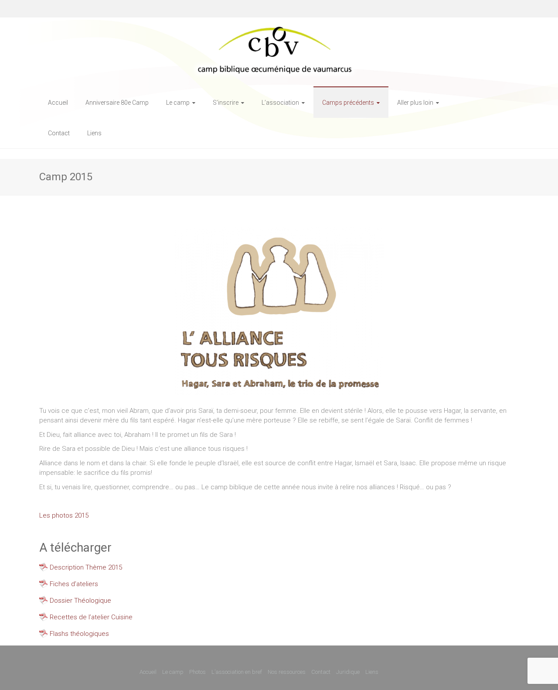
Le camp (178, 102)
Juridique (348, 672)
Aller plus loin (415, 102)
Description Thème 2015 (86, 567)
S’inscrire (225, 102)
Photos (197, 672)
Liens (94, 133)
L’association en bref (236, 672)
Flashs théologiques (79, 634)
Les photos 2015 (63, 515)
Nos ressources (287, 672)
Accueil (58, 102)
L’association (280, 102)
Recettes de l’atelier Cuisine (91, 617)
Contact (59, 133)
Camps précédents (348, 102)
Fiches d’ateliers (74, 584)
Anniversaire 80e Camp (117, 102)
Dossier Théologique (80, 600)
